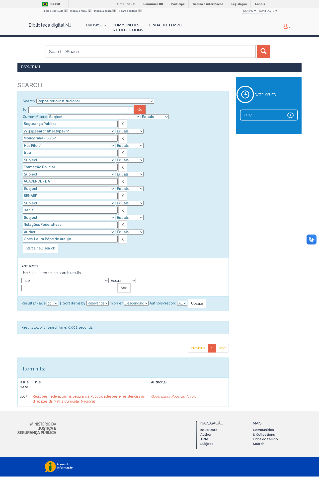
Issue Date (209, 430)
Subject (206, 444)
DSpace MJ (30, 67)
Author (206, 434)
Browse (95, 25)
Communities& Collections (127, 27)
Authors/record (163, 303)
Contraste (267, 10)
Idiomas (247, 10)
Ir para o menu (80, 10)
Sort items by (74, 303)
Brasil (50, 4)
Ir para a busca (104, 10)
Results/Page (33, 303)
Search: (29, 101)
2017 (248, 115)
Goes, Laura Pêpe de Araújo (173, 396)
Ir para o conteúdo (54, 10)
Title (204, 439)
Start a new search (40, 248)
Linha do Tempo (165, 25)
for (25, 110)
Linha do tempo (265, 439)
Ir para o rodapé (130, 10)
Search (258, 444)
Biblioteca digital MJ (50, 25)
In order (116, 303)
